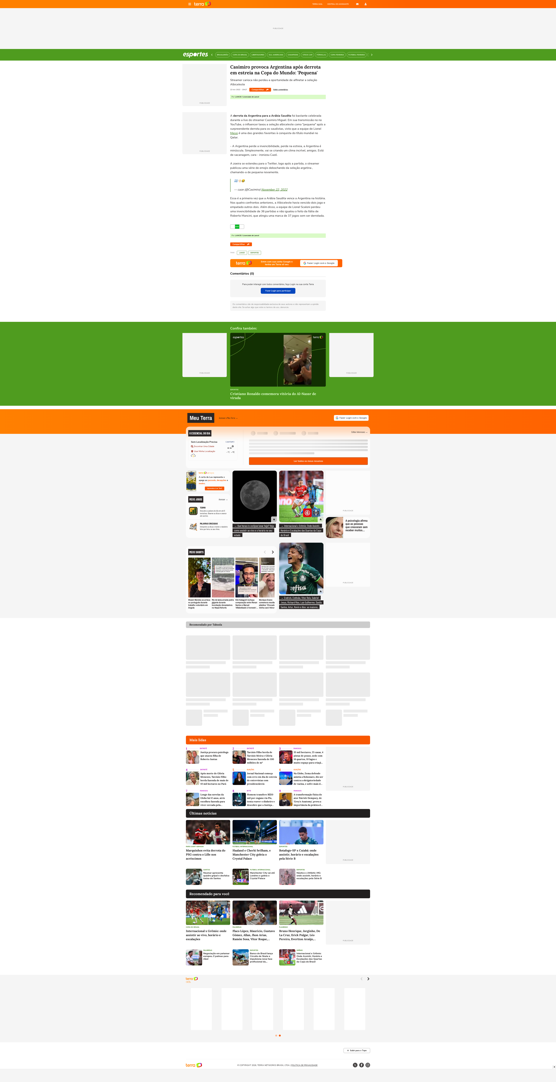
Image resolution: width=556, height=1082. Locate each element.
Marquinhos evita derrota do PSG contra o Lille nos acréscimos (205, 854)
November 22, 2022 (274, 190)
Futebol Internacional (243, 847)
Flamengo (283, 927)
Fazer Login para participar (278, 290)
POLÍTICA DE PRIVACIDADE (304, 1065)
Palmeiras (237, 927)
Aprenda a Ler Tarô (214, 488)
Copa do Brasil (192, 927)
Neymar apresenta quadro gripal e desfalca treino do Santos (216, 876)
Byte (249, 791)
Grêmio (300, 950)
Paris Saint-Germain (195, 847)
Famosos (297, 748)
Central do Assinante (338, 4)
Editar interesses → (359, 432)
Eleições (250, 770)
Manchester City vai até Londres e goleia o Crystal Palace (262, 876)
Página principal (202, 4)
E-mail (357, 4)
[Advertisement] (348, 877)
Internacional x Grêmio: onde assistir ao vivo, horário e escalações (206, 935)
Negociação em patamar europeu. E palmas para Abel (216, 956)
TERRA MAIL (317, 4)
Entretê (203, 748)
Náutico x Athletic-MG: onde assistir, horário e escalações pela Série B (309, 876)
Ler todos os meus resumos (308, 461)
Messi (234, 133)
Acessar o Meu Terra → (228, 417)
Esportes (254, 253)
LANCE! (242, 253)
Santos (206, 870)
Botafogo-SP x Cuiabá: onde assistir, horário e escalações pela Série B (299, 854)
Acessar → (223, 499)
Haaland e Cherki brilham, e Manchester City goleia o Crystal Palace (252, 854)
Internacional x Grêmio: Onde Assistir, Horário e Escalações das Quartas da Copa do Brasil (309, 957)
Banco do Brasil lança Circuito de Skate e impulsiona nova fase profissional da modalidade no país (261, 957)
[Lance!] (237, 226)
